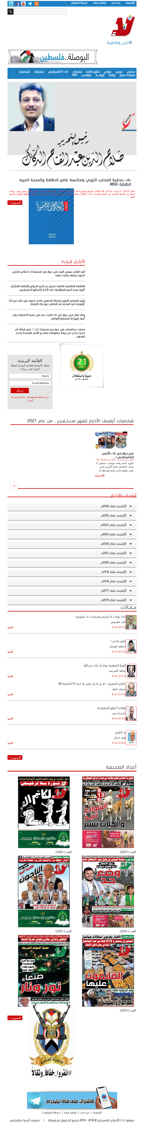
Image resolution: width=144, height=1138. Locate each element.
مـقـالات (128, 607)
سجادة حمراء (127, 75)
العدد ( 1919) (128, 1010)
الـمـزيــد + (15, 757)
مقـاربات (39, 71)
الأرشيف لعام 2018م (113, 581)
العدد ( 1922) (64, 931)
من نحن (116, 2)
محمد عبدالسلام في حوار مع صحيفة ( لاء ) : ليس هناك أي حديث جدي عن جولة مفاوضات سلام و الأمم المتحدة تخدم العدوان (50, 333)
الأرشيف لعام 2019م (113, 571)
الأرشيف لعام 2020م (113, 562)
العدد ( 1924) (64, 852)
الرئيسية (130, 2)
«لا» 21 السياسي (58, 71)
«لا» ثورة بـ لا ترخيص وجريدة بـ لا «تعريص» (100, 616)
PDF (74, 75)
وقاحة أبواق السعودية (111, 708)
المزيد (10, 627)
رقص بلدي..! (118, 641)
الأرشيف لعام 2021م (113, 553)
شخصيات (24, 71)
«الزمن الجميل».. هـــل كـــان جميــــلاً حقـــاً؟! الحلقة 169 (92, 683)
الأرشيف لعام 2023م (113, 534)
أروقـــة (100, 75)
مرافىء (86, 75)
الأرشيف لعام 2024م (113, 524)
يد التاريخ (120, 732)
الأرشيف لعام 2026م (113, 506)
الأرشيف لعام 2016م (113, 600)
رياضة (112, 75)
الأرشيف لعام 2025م (113, 515)
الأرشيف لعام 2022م (113, 543)
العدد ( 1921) (128, 931)
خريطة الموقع (79, 2)
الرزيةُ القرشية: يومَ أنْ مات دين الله (105, 665)
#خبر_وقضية (119, 42)
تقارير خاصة (93, 71)
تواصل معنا (99, 2)
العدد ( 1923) (128, 852)
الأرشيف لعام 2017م (113, 590)
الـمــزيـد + (15, 202)
